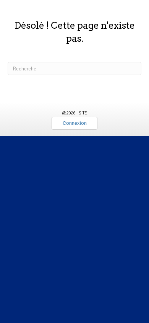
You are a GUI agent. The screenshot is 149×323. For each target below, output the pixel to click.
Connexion (75, 123)
